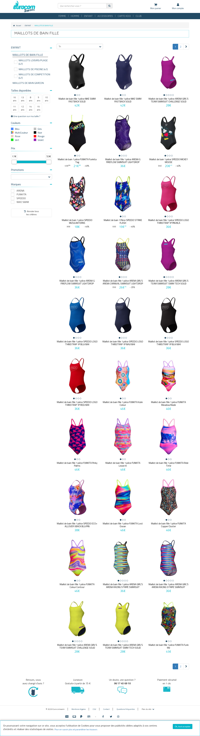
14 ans (30, 108)
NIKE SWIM (23, 202)
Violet (41, 140)
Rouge (41, 136)
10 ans (46, 99)
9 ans (38, 99)
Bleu (17, 129)
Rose (17, 136)
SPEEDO (21, 198)
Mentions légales (79, 709)
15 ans (38, 108)
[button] (31, 47)
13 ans (22, 99)
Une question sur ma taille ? (26, 116)
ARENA (20, 190)
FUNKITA (21, 194)
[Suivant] (186, 47)
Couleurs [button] (15, 123)
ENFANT (88, 15)
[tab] (31, 48)
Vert (17, 140)
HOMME (75, 15)
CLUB (139, 15)
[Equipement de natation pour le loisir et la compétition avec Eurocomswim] (24, 6)
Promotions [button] (17, 170)
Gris (40, 129)
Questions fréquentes (126, 709)
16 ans (14, 99)
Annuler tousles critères (32, 213)
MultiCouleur (21, 132)
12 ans (22, 108)
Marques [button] (16, 184)
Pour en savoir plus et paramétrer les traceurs (76, 729)
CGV (94, 709)
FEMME (62, 15)
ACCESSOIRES (105, 15)
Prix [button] (13, 148)
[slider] (14, 162)
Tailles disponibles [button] (21, 90)
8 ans (30, 99)
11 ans (14, 108)
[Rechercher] (109, 5)
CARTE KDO (124, 15)
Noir (40, 132)
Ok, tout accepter (182, 726)
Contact (106, 709)
